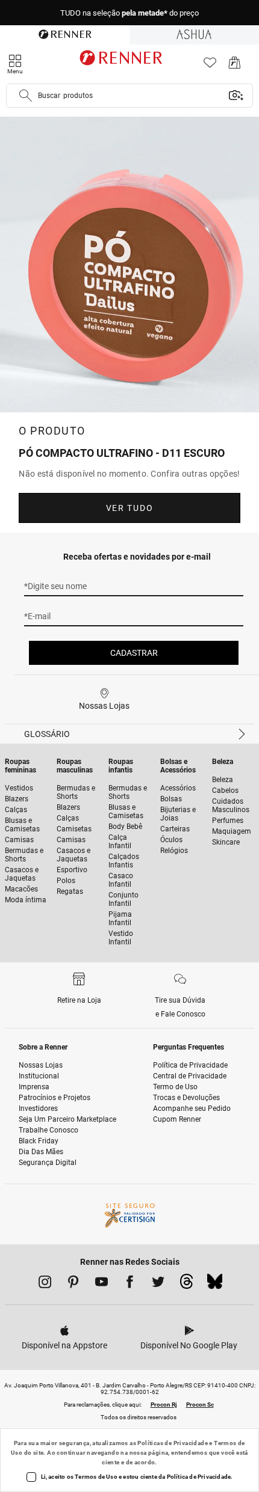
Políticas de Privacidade (172, 1443)
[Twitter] (158, 1284)
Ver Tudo (129, 508)
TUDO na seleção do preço (129, 12)
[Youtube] (101, 1284)
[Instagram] (44, 1284)
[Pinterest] (73, 1284)
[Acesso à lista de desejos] (209, 66)
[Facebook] (129, 1284)
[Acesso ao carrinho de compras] (234, 66)
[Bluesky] (214, 1284)
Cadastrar (134, 653)
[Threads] (186, 1284)
